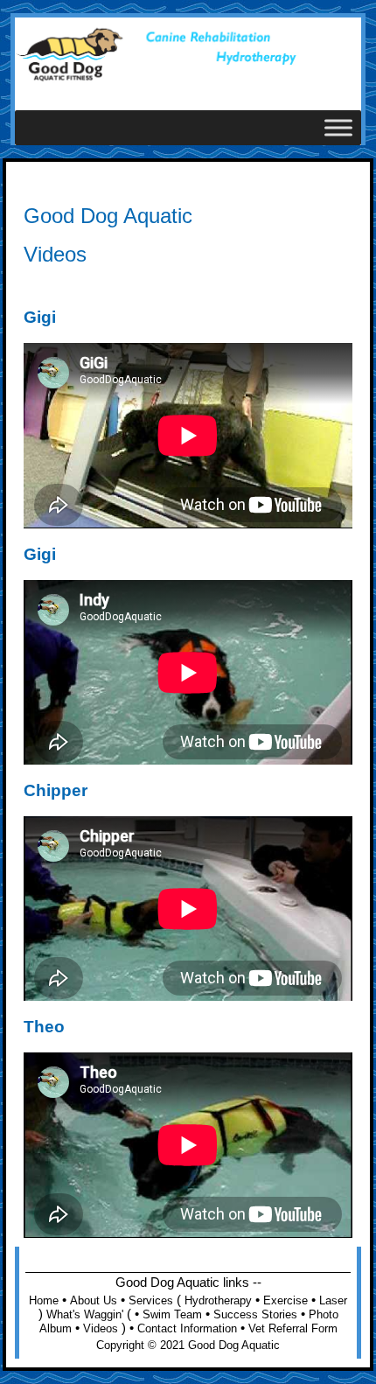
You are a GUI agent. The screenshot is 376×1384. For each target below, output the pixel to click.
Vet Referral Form (293, 1328)
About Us (93, 1300)
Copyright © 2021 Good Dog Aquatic (188, 1345)
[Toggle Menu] (338, 128)
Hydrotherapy (218, 1300)
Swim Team (172, 1314)
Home (44, 1300)
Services (151, 1300)
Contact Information (187, 1328)
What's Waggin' (84, 1314)
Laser (333, 1300)
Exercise (285, 1300)
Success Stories (255, 1314)
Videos (100, 1328)
